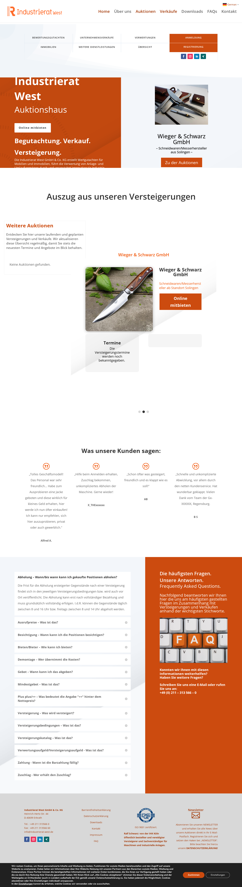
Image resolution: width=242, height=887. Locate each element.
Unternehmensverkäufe (97, 37)
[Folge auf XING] (203, 56)
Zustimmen (194, 874)
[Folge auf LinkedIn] (196, 56)
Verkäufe (168, 12)
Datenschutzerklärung (96, 816)
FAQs (212, 12)
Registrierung (193, 46)
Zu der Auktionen (181, 162)
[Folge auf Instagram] (190, 56)
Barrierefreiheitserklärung (96, 810)
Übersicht (145, 47)
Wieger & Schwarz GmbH (181, 139)
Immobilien (48, 47)
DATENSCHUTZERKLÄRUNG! (202, 848)
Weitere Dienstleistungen (97, 47)
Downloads (192, 12)
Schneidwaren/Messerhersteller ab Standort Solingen (180, 285)
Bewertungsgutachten (48, 37)
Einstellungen (26, 883)
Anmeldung (193, 37)
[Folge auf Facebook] (183, 56)
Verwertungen (145, 37)
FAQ (96, 841)
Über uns (122, 12)
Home (104, 12)
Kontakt (229, 12)
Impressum (96, 834)
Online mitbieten (33, 128)
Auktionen (146, 12)
